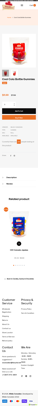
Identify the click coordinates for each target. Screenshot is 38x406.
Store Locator (7, 332)
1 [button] (13, 265)
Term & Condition (27, 313)
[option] (19, 236)
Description (11, 177)
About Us (5, 324)
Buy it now (19, 118)
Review (9, 184)
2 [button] (15, 265)
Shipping (5, 316)
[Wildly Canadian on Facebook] (22, 375)
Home (9, 17)
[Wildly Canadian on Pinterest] (26, 375)
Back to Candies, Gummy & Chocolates (20, 279)
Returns (5, 320)
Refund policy (7, 341)
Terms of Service (8, 337)
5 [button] (22, 265)
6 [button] (24, 265)
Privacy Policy (26, 309)
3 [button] (17, 265)
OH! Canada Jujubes (19, 250)
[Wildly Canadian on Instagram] (30, 375)
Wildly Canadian (15, 394)
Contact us (6, 328)
